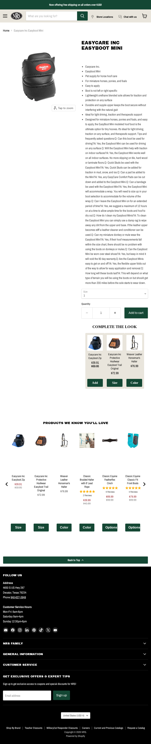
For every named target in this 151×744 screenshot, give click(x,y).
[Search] (82, 16)
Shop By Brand (13, 728)
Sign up (61, 695)
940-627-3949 (18, 597)
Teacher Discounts (33, 728)
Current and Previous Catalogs (108, 728)
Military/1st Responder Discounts (62, 728)
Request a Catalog (136, 728)
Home (6, 30)
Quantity (85, 303)
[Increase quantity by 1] (115, 312)
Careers (86, 728)
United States (73, 715)
